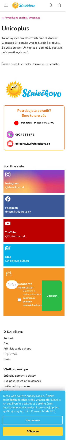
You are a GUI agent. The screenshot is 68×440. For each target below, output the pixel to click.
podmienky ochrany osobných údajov (32, 301)
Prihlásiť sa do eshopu (17, 349)
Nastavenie (32, 420)
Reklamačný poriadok (16, 386)
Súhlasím (33, 431)
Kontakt (8, 338)
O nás (7, 359)
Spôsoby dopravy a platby (19, 376)
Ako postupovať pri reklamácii (22, 381)
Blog (6, 343)
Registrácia (10, 354)
